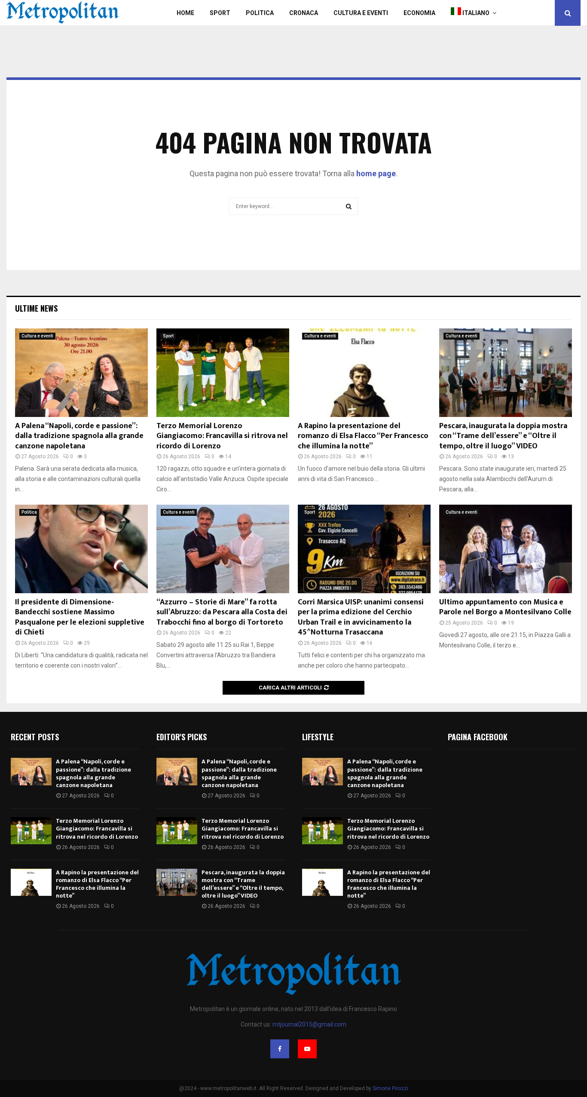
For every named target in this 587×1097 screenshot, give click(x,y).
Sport (220, 12)
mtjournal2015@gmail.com (309, 1024)
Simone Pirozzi (390, 1088)
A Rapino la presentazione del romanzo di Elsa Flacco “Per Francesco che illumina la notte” (363, 436)
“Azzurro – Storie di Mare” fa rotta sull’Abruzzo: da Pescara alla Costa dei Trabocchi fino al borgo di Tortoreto (221, 612)
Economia (419, 12)
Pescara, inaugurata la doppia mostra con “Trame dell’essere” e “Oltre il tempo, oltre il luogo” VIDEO (503, 436)
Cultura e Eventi (360, 12)
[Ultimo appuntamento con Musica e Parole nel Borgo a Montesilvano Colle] (505, 549)
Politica (260, 12)
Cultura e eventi (37, 336)
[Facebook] (279, 1048)
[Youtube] (307, 1048)
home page (376, 173)
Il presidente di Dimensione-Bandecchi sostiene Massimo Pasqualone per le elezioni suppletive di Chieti (79, 617)
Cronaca (303, 12)
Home (185, 12)
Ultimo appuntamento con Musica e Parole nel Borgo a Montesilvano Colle (505, 607)
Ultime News (36, 308)
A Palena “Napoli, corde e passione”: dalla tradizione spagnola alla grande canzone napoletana (79, 436)
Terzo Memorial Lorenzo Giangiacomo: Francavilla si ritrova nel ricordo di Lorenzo (222, 436)
